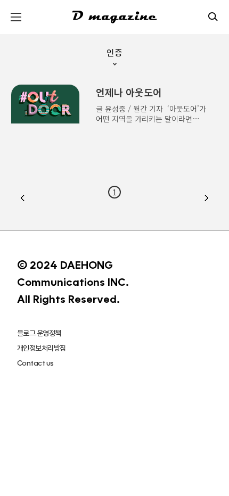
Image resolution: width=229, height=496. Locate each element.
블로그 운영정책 (39, 333)
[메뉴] (16, 17)
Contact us (35, 363)
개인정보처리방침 (41, 348)
